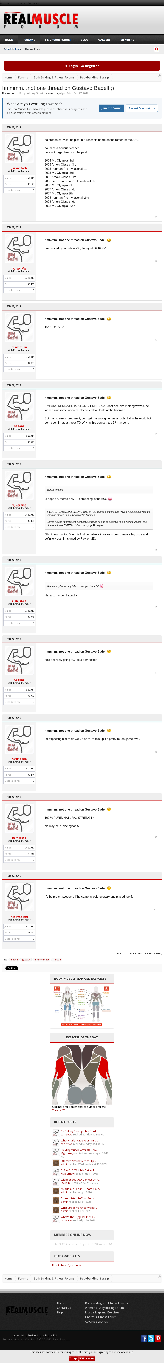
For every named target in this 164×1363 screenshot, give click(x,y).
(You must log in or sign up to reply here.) (139, 953)
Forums (29, 40)
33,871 (31, 932)
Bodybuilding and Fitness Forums (106, 1303)
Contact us (64, 1308)
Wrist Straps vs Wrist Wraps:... (79, 1207)
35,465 (31, 284)
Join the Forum (111, 108)
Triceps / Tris (60, 1110)
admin (64, 1164)
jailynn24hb (66, 93)
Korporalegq (19, 916)
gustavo (26, 959)
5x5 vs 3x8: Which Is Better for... (79, 1170)
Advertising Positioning (27, 1335)
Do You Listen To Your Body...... (79, 1198)
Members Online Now (72, 1235)
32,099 (31, 441)
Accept (74, 1358)
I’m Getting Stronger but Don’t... (79, 1131)
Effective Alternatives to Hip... (78, 1161)
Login (73, 66)
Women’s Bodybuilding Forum (104, 1308)
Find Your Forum (58, 40)
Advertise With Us (96, 1321)
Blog (84, 40)
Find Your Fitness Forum (101, 1317)
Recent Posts (33, 49)
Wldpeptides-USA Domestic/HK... (80, 1179)
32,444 (31, 774)
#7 (156, 672)
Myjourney (67, 1153)
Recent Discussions (142, 108)
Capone (19, 426)
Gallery (104, 40)
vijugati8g (19, 268)
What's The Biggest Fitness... (78, 1217)
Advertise (12, 48)
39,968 (31, 362)
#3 (156, 340)
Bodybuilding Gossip (31, 93)
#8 (156, 751)
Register (91, 66)
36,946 (31, 616)
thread (57, 959)
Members (127, 40)
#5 (156, 549)
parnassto (19, 837)
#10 (155, 909)
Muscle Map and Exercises (102, 1312)
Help (60, 1312)
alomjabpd (19, 601)
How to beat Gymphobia (67, 1265)
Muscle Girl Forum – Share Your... (80, 1189)
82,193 (31, 183)
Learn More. (87, 1358)
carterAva (67, 1134)
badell (14, 959)
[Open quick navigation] (159, 75)
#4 (156, 433)
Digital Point (52, 1335)
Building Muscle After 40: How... (79, 1150)
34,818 (31, 853)
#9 (156, 837)
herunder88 (19, 759)
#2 (156, 261)
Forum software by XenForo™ (36, 1339)
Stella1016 (67, 1183)
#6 (156, 606)
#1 (156, 217)
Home (9, 40)
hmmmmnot (42, 959)
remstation (19, 347)
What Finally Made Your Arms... (79, 1140)
